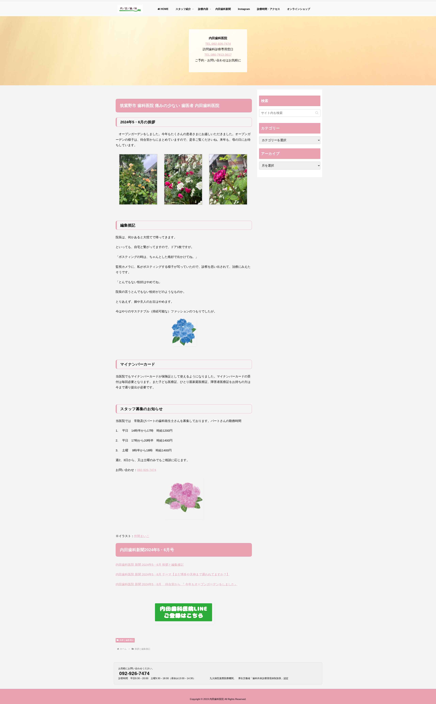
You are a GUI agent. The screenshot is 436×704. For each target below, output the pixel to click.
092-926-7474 (146, 470)
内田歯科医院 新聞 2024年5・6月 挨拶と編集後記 (150, 564)
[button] (317, 113)
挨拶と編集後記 (126, 640)
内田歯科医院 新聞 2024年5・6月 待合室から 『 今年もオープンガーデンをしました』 (176, 584)
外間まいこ (141, 536)
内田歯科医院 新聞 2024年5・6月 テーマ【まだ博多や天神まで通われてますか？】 (173, 574)
